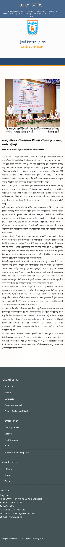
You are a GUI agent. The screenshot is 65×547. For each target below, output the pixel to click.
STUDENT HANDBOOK (16, 11)
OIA (57, 14)
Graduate (9, 434)
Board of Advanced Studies (17, 411)
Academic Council (13, 405)
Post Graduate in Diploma (17, 452)
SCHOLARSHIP (8, 14)
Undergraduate (12, 427)
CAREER (40, 11)
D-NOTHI (48, 14)
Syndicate (9, 399)
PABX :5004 (8, 506)
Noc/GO (8, 469)
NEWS (30, 11)
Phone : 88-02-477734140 (15, 502)
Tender (8, 481)
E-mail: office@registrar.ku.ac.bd (19, 513)
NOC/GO (51, 11)
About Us (9, 386)
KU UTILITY (37, 14)
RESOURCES (23, 14)
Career (8, 475)
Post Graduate (11, 440)
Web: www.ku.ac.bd (12, 517)
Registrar (4, 495)
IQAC (32, 16)
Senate (8, 392)
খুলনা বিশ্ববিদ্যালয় (32, 41)
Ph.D (7, 446)
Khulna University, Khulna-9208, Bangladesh (21, 499)
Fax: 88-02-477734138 (14, 509)
